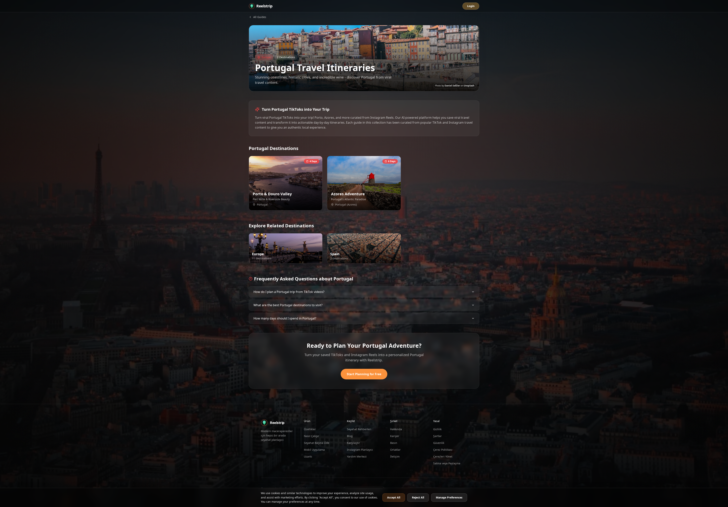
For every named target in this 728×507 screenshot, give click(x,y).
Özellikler (310, 429)
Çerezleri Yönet (442, 456)
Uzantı (308, 456)
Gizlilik (437, 429)
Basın (393, 443)
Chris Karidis (301, 259)
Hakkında (396, 429)
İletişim (395, 456)
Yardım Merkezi (357, 456)
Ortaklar (395, 449)
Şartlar (437, 436)
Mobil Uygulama (314, 449)
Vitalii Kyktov (300, 206)
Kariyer (394, 436)
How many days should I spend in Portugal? (284, 318)
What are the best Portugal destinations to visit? (287, 305)
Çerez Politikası (442, 449)
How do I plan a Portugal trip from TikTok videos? (288, 292)
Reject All (418, 497)
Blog (350, 436)
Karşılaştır (353, 443)
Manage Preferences (449, 497)
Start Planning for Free (364, 374)
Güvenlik (438, 443)
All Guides (259, 17)
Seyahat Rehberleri (359, 429)
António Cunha (378, 206)
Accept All (393, 497)
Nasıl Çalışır (311, 436)
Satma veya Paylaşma (446, 463)
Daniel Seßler (452, 85)
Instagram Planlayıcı (360, 449)
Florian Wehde (378, 259)
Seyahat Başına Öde (316, 443)
